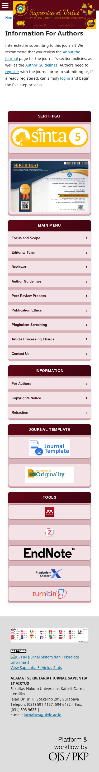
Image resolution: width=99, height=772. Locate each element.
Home (10, 17)
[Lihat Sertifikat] (49, 186)
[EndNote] (49, 553)
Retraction (20, 413)
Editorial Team (23, 252)
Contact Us (20, 354)
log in (65, 78)
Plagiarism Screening (29, 325)
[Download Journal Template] (49, 448)
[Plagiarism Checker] (49, 573)
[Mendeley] (49, 512)
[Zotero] (49, 532)
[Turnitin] (49, 594)
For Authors (21, 384)
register (12, 71)
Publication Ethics (27, 310)
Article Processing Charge (33, 339)
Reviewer (19, 267)
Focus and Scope (26, 238)
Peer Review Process (29, 296)
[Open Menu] (5, 5)
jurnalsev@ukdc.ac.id (43, 714)
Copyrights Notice (26, 398)
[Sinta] (49, 138)
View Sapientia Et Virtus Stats (36, 667)
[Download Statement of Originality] (49, 475)
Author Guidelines (41, 65)
